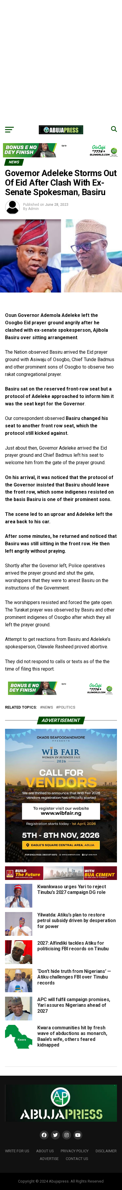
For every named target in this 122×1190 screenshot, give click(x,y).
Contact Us (77, 1158)
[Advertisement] (61, 61)
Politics (66, 707)
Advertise (49, 1158)
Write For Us (17, 1151)
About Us (45, 1151)
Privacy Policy (75, 1151)
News (47, 707)
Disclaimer (106, 1151)
